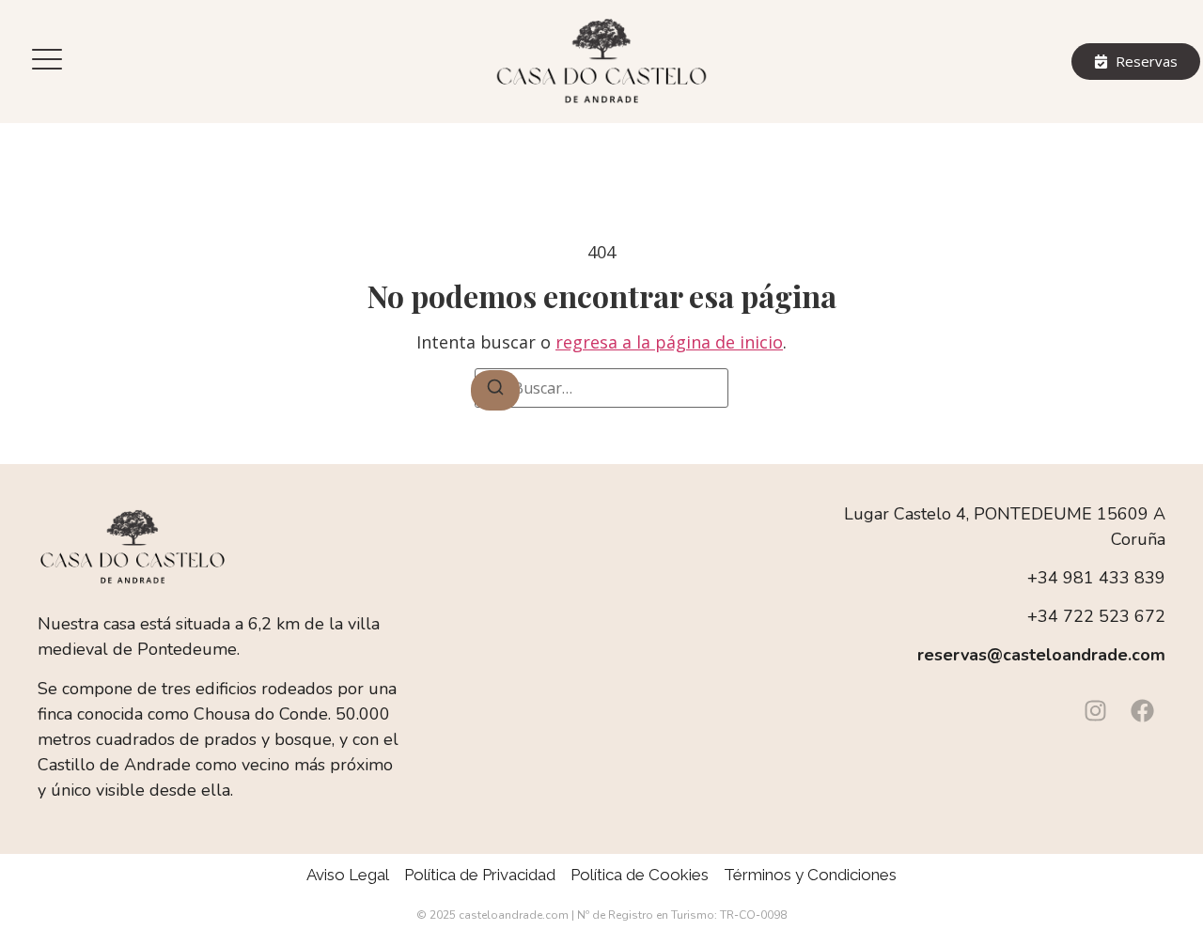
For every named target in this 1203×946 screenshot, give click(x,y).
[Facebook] (1141, 710)
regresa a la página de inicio (669, 342)
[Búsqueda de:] (601, 388)
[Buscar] (495, 390)
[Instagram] (1094, 710)
